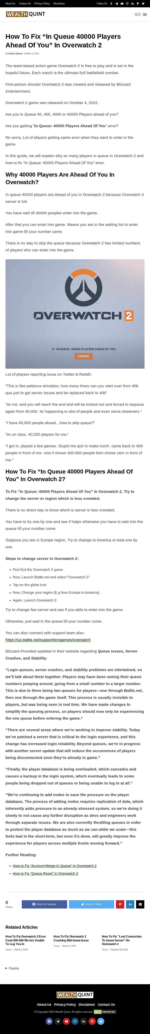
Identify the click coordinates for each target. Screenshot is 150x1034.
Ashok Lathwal (15, 53)
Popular (14, 968)
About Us (10, 3)
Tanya (8, 949)
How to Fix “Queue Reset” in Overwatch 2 (45, 873)
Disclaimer (59, 3)
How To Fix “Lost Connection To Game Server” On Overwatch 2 (122, 940)
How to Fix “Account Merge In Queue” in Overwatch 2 (55, 866)
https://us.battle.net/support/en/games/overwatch (48, 640)
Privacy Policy (42, 3)
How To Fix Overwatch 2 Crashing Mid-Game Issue (71, 938)
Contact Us (25, 3)
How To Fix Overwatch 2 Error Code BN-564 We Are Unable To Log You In (25, 940)
